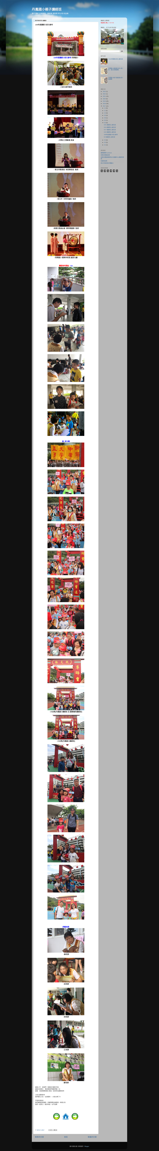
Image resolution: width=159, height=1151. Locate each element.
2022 (104, 94)
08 (105, 118)
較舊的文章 (92, 1137)
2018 (104, 103)
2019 (104, 101)
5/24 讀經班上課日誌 (110, 127)
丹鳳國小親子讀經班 (47, 9)
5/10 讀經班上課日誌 (110, 132)
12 (105, 108)
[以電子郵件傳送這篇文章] (49, 1130)
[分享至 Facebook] (54, 1130)
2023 (104, 91)
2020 (104, 98)
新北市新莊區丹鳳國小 (107, 163)
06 (105, 120)
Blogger (87, 1146)
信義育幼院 (104, 161)
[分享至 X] (53, 1130)
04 (105, 140)
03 (105, 142)
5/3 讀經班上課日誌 (109, 137)
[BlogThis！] (51, 1130)
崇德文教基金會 (105, 155)
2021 (104, 96)
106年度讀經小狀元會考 (111, 134)
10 (105, 113)
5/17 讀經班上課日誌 (110, 129)
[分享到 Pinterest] (56, 1130)
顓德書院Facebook (106, 152)
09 (105, 115)
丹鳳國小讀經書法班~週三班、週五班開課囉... (115, 69)
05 (105, 122)
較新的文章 (39, 1137)
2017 (104, 106)
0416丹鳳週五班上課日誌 (115, 59)
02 (105, 145)
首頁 (66, 1137)
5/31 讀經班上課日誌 (110, 125)
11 (105, 110)
